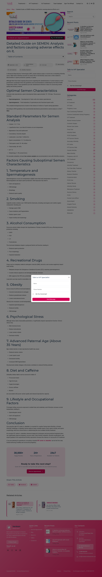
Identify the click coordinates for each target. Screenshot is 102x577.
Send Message (51, 299)
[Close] (69, 277)
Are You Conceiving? (41, 294)
